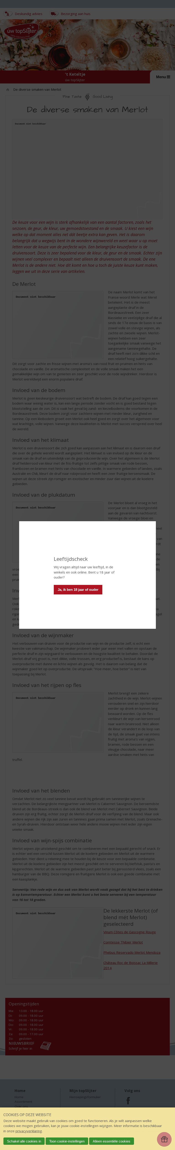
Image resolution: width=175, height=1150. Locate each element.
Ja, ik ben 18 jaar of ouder (78, 589)
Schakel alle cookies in (24, 1141)
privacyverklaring (28, 1131)
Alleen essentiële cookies (111, 1141)
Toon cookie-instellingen (67, 1141)
